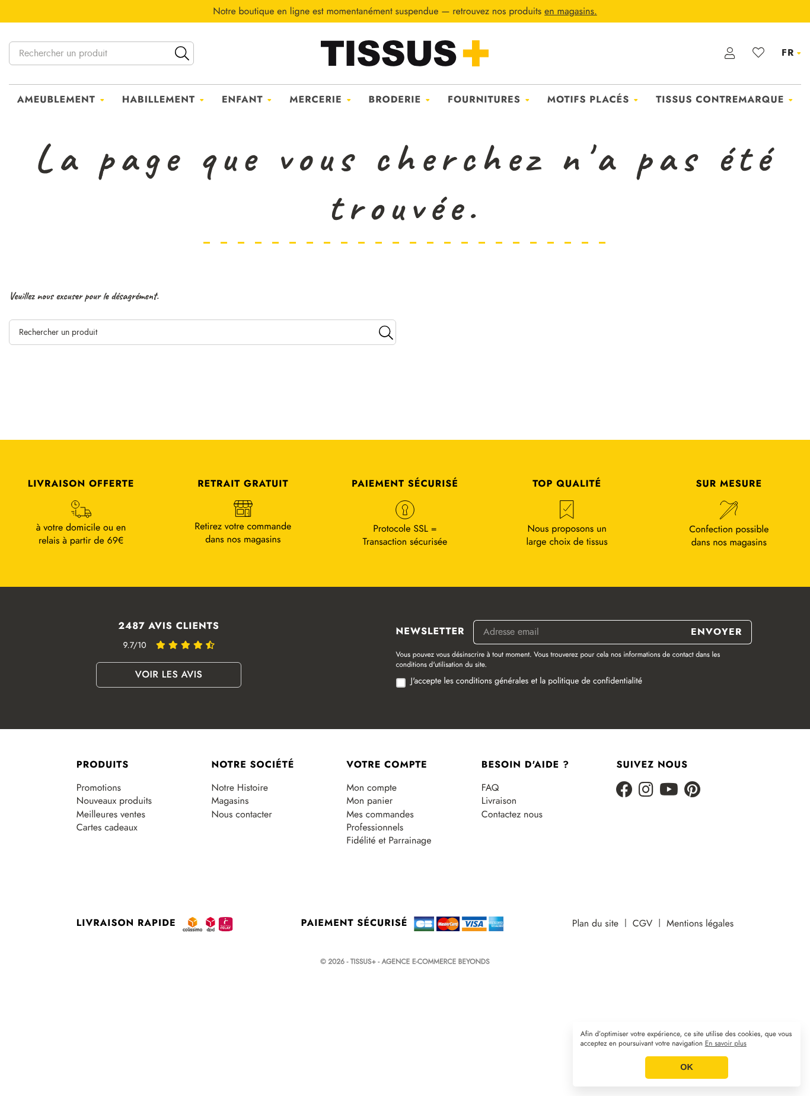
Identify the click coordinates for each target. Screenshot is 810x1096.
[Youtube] (668, 790)
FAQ (490, 787)
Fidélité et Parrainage (388, 840)
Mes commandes (380, 814)
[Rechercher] (182, 53)
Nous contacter (241, 814)
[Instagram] (646, 790)
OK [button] (686, 1067)
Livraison (498, 800)
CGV (642, 923)
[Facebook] (624, 790)
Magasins (229, 800)
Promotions (98, 787)
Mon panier (369, 800)
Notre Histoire (239, 787)
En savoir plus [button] (726, 1044)
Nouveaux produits (114, 800)
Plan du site (595, 923)
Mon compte (371, 787)
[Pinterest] (692, 790)
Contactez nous (512, 814)
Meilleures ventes (110, 814)
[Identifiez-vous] (730, 53)
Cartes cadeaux (107, 827)
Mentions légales (700, 923)
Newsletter (430, 631)
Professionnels (374, 827)
